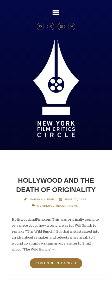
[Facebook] (40, 26)
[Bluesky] (71, 26)
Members (44, 205)
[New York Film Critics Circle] (56, 89)
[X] (50, 26)
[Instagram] (61, 26)
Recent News (67, 205)
